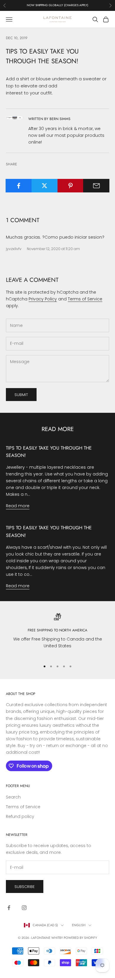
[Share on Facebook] (19, 185)
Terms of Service (85, 299)
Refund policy (20, 816)
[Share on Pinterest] (70, 185)
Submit (21, 394)
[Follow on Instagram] (24, 908)
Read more (17, 506)
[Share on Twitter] (45, 185)
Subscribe (24, 886)
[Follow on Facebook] (9, 908)
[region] (57, 634)
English (79, 925)
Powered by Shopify (80, 937)
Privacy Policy (43, 299)
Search (13, 797)
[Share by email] (96, 185)
